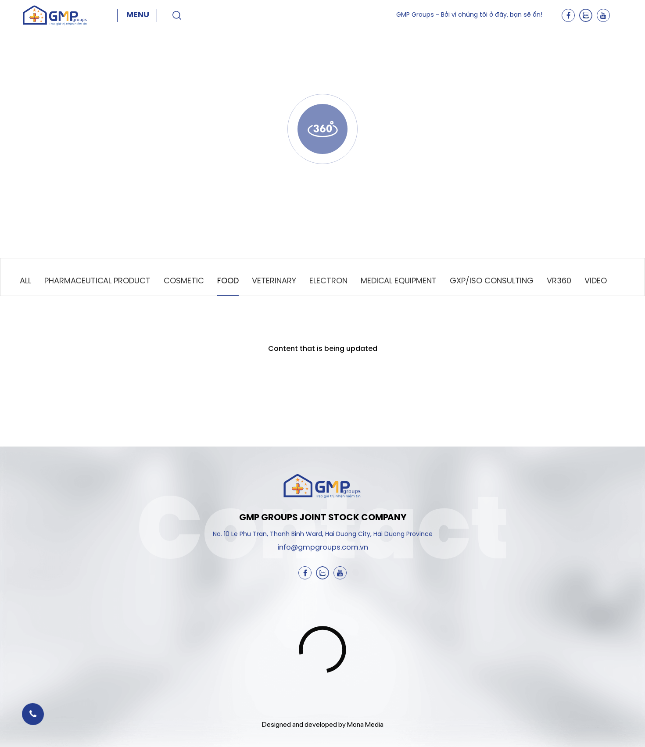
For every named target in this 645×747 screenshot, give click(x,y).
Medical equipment (399, 281)
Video (595, 281)
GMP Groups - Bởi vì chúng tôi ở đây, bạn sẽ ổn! (469, 15)
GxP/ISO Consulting (492, 281)
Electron (328, 281)
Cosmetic (184, 281)
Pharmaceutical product (97, 281)
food (228, 281)
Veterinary (274, 281)
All (25, 281)
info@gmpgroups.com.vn (322, 547)
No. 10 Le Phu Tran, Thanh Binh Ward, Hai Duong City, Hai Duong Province (323, 534)
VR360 (559, 281)
